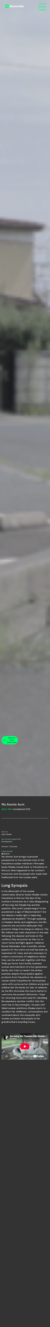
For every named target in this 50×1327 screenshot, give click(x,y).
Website (6, 854)
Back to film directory (11, 740)
